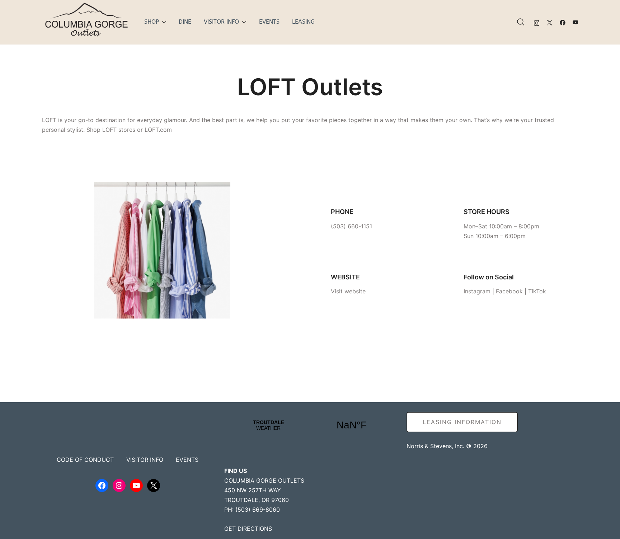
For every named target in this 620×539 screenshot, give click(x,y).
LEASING (303, 21)
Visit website (348, 291)
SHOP (151, 21)
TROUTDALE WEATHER (310, 425)
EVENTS (269, 21)
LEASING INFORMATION (462, 422)
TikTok (537, 291)
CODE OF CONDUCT (85, 459)
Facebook (510, 291)
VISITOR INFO (221, 21)
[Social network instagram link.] (537, 21)
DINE (185, 21)
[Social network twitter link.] (550, 21)
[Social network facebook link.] (562, 21)
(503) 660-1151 (351, 226)
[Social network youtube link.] (575, 21)
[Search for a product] (520, 22)
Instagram (477, 291)
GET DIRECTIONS (248, 528)
